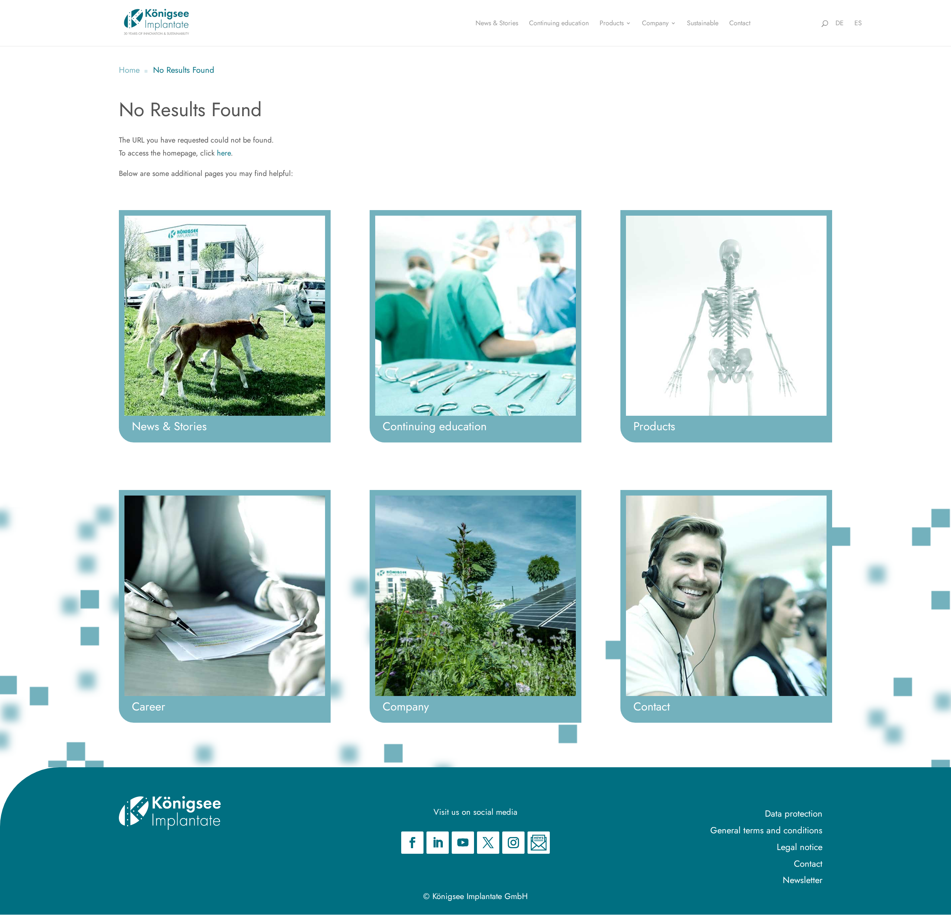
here (224, 153)
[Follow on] (539, 842)
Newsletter (802, 879)
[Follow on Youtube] (463, 842)
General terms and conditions (766, 830)
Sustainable (702, 24)
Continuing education (559, 24)
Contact (739, 24)
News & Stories (497, 24)
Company (655, 24)
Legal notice (799, 846)
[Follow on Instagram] (513, 842)
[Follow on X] (488, 842)
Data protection (793, 813)
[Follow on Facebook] (412, 842)
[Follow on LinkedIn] (437, 842)
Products (612, 24)
